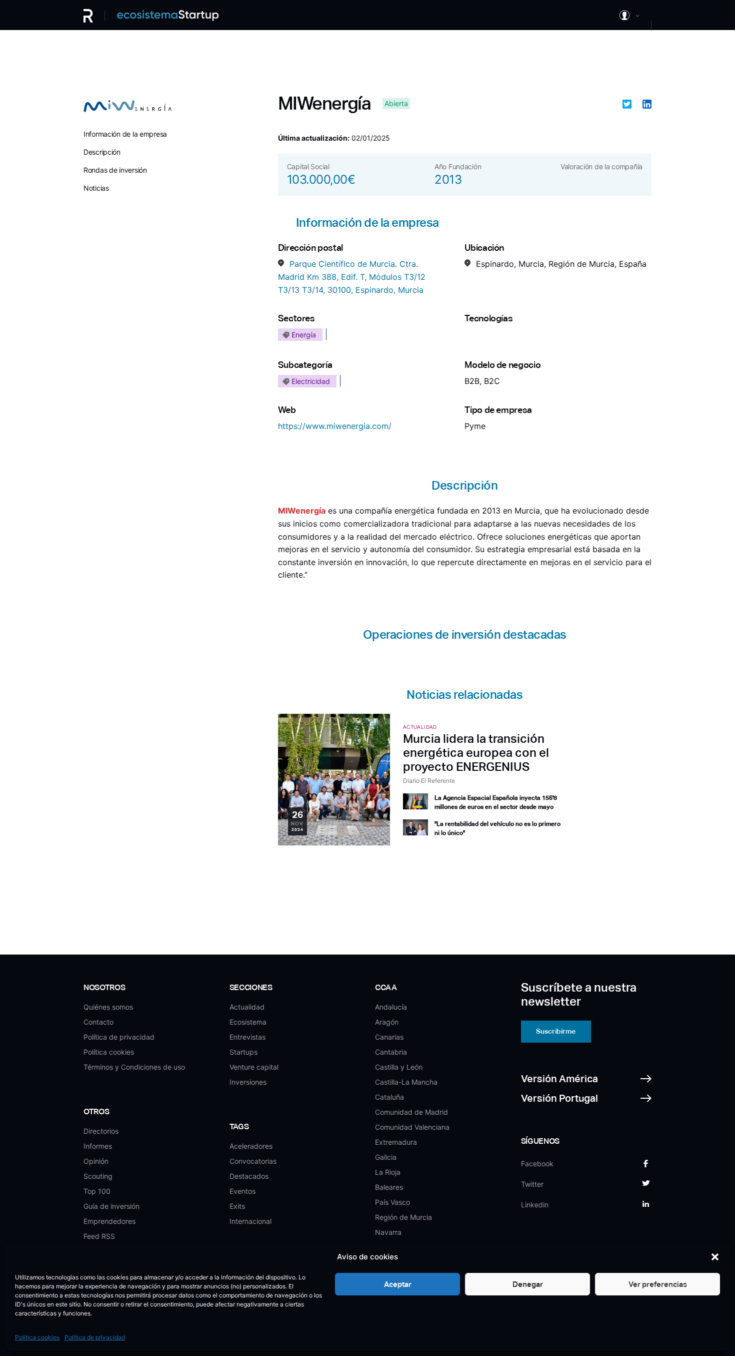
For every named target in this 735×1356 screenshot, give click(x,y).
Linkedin (534, 1204)
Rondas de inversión (115, 170)
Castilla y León (398, 1067)
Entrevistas (248, 1037)
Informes (98, 1146)
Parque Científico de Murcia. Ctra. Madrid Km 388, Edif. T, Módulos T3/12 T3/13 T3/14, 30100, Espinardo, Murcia (352, 276)
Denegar (527, 1284)
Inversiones (248, 1082)
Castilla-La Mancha (406, 1082)
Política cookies (37, 1337)
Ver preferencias (657, 1284)
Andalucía (391, 1007)
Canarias (389, 1037)
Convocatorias (253, 1161)
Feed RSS (99, 1236)
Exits (237, 1206)
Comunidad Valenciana (412, 1127)
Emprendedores (110, 1221)
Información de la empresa (125, 134)
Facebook (537, 1163)
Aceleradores (251, 1146)
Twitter (532, 1184)
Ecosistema (248, 1022)
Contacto (99, 1022)
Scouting (98, 1176)
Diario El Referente (429, 780)
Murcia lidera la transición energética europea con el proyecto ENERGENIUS (476, 752)
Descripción (102, 152)
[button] (715, 1257)
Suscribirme (556, 1031)
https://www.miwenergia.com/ (335, 426)
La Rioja (387, 1172)
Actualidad (247, 1007)
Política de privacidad (94, 1337)
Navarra (388, 1232)
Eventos (243, 1191)
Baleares (389, 1187)
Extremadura (396, 1142)
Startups (244, 1052)
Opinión (96, 1161)
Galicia (385, 1157)
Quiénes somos (108, 1007)
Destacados (249, 1176)
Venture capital (254, 1067)
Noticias (96, 188)
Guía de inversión (112, 1206)
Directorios (101, 1131)
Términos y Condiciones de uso (134, 1067)
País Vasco (392, 1202)
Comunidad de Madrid (411, 1112)
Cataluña (389, 1097)
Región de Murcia (403, 1217)
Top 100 (97, 1191)
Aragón (386, 1022)
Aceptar (398, 1284)
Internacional (251, 1221)
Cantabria (391, 1052)
